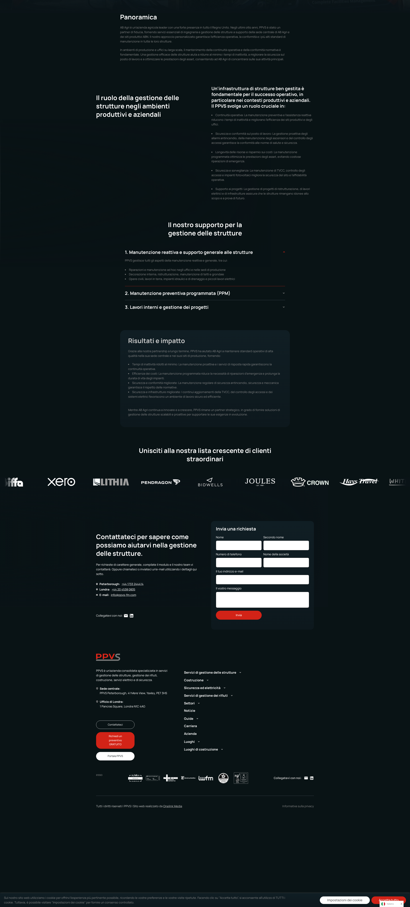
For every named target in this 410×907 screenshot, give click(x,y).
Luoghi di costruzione (201, 749)
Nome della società (276, 554)
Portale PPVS (115, 756)
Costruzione (194, 680)
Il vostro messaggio (229, 588)
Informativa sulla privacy (298, 806)
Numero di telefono (229, 554)
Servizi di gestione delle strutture (210, 672)
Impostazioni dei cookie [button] (344, 900)
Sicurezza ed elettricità (202, 688)
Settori (189, 703)
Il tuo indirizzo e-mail (229, 571)
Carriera (190, 726)
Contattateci (115, 724)
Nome (220, 537)
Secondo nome (273, 537)
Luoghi (189, 741)
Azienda (190, 733)
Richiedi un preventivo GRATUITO (115, 740)
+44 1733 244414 (133, 584)
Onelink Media (172, 806)
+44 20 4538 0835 (123, 589)
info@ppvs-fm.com (123, 595)
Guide (188, 718)
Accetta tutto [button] (389, 900)
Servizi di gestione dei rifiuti (206, 695)
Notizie (189, 710)
